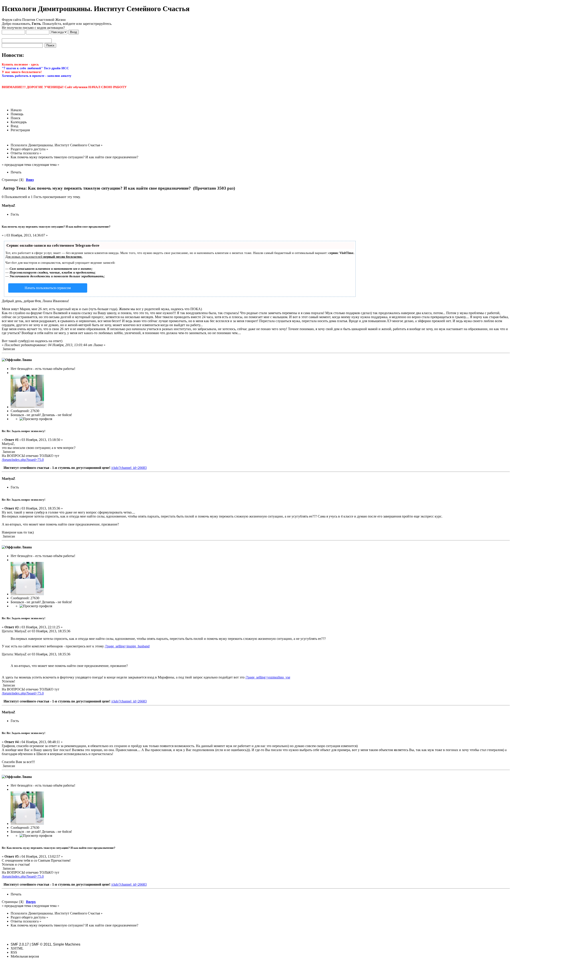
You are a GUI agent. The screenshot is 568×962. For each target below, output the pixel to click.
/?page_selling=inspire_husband (127, 646)
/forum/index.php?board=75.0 (23, 460)
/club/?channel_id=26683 (129, 468)
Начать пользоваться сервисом (48, 288)
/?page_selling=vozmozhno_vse (267, 677)
